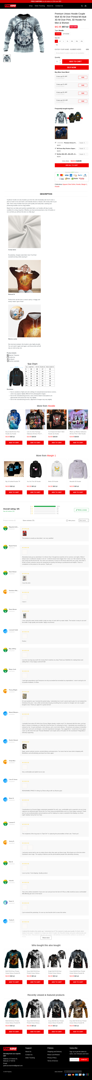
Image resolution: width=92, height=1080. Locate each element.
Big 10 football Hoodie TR (12, 481)
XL (67, 41)
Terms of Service (52, 1061)
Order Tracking (40, 6)
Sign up (84, 1059)
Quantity (57, 57)
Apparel (65, 184)
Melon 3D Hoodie (53, 481)
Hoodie (61, 30)
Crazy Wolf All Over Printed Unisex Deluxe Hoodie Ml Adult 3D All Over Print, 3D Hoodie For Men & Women (77, 972)
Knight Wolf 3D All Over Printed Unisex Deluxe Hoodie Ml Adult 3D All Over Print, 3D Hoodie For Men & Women (56, 972)
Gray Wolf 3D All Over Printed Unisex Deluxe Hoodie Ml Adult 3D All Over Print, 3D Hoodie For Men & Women (78, 1022)
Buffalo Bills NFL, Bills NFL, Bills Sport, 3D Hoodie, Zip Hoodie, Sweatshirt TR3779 (67, 154)
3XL (77, 41)
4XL (82, 41)
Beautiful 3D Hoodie (75, 481)
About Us (50, 6)
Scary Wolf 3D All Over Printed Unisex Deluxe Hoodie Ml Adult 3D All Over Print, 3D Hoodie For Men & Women (35, 972)
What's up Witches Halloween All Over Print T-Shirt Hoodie (78, 432)
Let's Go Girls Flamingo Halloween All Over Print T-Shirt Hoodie (34, 433)
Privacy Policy (52, 1058)
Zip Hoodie (66, 33)
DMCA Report (59, 1071)
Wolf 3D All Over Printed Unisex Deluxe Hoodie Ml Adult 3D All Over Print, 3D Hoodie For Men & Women (13, 972)
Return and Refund (53, 1054)
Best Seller (71, 184)
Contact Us (59, 6)
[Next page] (89, 427)
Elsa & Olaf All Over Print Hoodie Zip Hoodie (12, 432)
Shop (31, 6)
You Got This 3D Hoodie (34, 481)
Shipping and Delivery (54, 1051)
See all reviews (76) (8, 511)
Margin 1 (84, 184)
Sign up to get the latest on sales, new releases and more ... (79, 1054)
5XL (57, 45)
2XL (72, 41)
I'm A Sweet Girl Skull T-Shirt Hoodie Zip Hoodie (56, 432)
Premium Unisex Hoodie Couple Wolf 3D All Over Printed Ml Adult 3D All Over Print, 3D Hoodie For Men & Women (70, 143)
